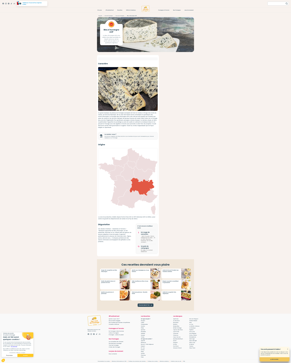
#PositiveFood (114, 316)
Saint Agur (192, 338)
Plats (142, 357)
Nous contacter (113, 353)
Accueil (100, 15)
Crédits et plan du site (176, 361)
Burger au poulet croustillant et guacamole (171, 281)
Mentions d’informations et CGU (119, 361)
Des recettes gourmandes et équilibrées (119, 322)
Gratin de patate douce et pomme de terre (108, 281)
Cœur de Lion (177, 337)
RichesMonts (192, 337)
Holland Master (193, 320)
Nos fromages (114, 339)
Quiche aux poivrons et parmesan (107, 292)
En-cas (143, 348)
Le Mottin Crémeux (194, 326)
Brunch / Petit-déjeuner (147, 344)
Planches (143, 355)
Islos (190, 322)
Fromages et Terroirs (116, 328)
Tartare (191, 346)
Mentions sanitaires (164, 361)
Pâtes (142, 328)
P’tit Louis (192, 331)
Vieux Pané (192, 348)
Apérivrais (175, 318)
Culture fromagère (114, 333)
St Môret (191, 344)
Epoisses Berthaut (178, 338)
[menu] (100, 10)
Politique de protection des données (137, 361)
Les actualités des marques (116, 341)
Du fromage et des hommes (116, 331)
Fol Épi (175, 344)
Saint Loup (192, 342)
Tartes (142, 337)
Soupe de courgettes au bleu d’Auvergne (109, 270)
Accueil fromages (109, 15)
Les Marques (177, 316)
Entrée (142, 349)
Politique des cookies (153, 361)
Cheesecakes (144, 324)
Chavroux (175, 335)
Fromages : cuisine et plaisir (116, 334)
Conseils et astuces (114, 324)
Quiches (143, 329)
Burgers (143, 320)
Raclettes (143, 331)
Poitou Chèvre (193, 335)
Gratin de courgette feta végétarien (169, 292)
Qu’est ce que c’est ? (114, 318)
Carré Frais (176, 331)
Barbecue (143, 342)
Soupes (143, 335)
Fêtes (142, 351)
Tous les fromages (119, 15)
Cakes (142, 322)
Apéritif (143, 340)
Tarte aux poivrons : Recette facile (139, 292)
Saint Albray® (193, 340)
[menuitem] (100, 10)
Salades (143, 333)
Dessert (143, 346)
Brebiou (175, 324)
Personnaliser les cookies (104, 361)
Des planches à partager (115, 343)
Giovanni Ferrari (177, 348)
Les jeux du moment (116, 351)
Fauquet (175, 342)
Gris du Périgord (193, 318)
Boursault (175, 322)
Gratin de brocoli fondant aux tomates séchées (171, 270)
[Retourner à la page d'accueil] (145, 8)
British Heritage (177, 328)
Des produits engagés (114, 320)
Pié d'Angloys (192, 333)
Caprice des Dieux (178, 329)
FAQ (184, 361)
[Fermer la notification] (287, 349)
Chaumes (175, 333)
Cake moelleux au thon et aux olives (140, 281)
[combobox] (277, 3)
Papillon (191, 329)
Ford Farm (176, 346)
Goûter (143, 353)
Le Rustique (192, 328)
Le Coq (191, 324)
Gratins (143, 326)
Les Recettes (145, 316)
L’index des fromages (114, 347)
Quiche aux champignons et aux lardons (140, 270)
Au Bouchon (176, 320)
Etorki (174, 340)
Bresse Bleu (176, 326)
